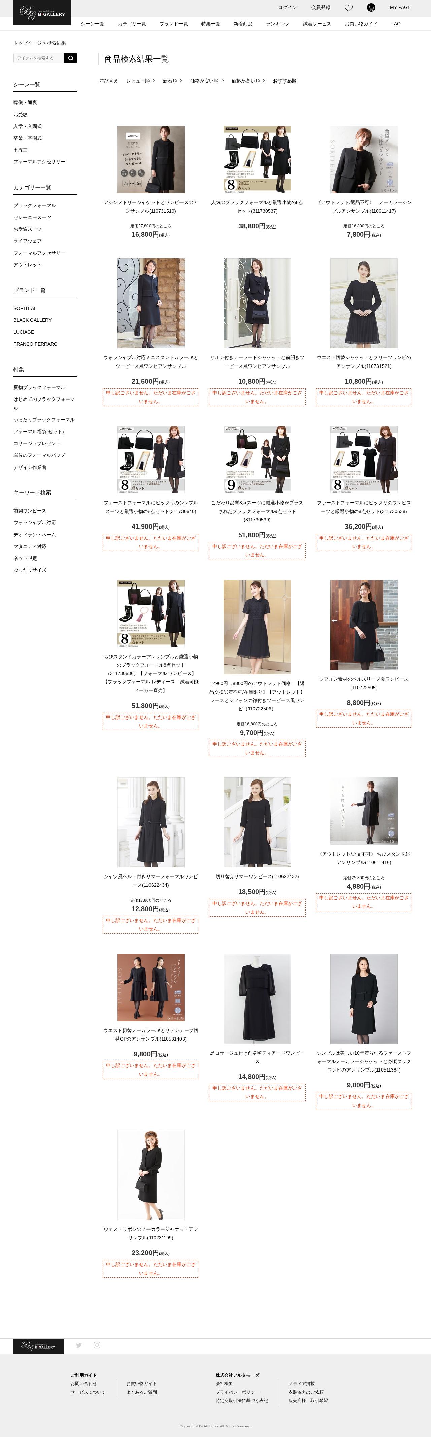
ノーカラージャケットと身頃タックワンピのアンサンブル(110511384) (364, 1061)
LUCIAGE (23, 332)
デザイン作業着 (29, 467)
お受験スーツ (27, 229)
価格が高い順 (246, 81)
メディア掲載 (302, 1383)
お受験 (20, 114)
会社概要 (224, 1383)
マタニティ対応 (29, 546)
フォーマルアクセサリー (39, 161)
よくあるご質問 (141, 1392)
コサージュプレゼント (37, 443)
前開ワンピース (29, 510)
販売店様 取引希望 (308, 1400)
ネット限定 (25, 558)
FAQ (396, 23)
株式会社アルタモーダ (237, 1375)
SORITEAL (25, 308)
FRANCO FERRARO (35, 344)
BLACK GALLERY (32, 320)
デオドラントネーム (34, 534)
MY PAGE (400, 7)
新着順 (170, 81)
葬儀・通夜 (25, 102)
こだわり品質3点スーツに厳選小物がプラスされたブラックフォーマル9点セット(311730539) (257, 511)
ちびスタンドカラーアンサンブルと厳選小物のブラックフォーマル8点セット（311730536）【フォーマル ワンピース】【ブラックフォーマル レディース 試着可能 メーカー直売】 (153, 673)
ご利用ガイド (84, 1375)
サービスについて (88, 1392)
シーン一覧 (92, 23)
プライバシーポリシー (237, 1392)
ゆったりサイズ (29, 570)
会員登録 (320, 7)
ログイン (287, 7)
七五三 (20, 150)
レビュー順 (138, 81)
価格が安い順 (204, 81)
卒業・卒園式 (27, 138)
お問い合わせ (84, 1383)
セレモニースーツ (32, 217)
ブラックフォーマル (34, 205)
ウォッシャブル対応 (34, 522)
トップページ (27, 43)
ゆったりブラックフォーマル (44, 419)
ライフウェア (27, 241)
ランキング (278, 23)
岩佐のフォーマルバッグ (39, 455)
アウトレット (27, 264)
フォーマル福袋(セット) (38, 431)
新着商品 (243, 23)
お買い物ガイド (141, 1383)
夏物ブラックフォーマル (39, 387)
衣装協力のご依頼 (306, 1392)
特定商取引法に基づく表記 (242, 1400)
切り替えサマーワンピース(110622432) (257, 876)
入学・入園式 (27, 126)
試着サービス (317, 23)
